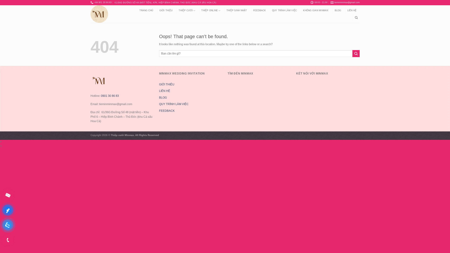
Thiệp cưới (186, 10)
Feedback (259, 10)
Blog (338, 10)
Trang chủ (146, 10)
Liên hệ (352, 10)
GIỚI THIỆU (166, 84)
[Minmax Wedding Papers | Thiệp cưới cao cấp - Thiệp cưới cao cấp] (110, 14)
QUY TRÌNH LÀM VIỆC (284, 10)
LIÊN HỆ (164, 90)
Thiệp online (209, 10)
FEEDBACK (167, 110)
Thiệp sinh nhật (236, 10)
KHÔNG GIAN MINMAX (315, 10)
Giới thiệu (166, 10)
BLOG (163, 97)
